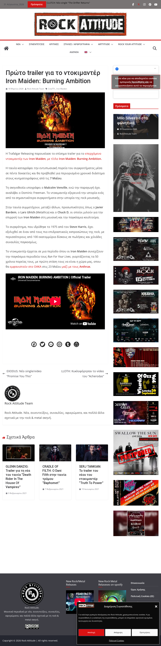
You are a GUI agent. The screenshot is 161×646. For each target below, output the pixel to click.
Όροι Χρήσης (138, 589)
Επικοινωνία (137, 582)
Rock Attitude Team (35, 88)
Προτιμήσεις (145, 632)
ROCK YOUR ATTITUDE (130, 44)
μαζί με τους (76, 266)
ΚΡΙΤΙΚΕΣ (54, 44)
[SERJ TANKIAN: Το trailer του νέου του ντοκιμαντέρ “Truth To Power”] (92, 447)
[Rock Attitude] (6, 48)
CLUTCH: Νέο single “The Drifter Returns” (68, 2)
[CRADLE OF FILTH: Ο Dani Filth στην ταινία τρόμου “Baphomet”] (55, 447)
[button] (156, 606)
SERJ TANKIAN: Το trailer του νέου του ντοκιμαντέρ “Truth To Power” (91, 475)
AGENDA (74, 52)
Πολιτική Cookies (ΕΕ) (142, 596)
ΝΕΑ (18, 44)
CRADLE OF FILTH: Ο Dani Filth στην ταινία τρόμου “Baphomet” (54, 475)
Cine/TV (51, 88)
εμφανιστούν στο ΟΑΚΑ (25, 266)
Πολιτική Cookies (116, 640)
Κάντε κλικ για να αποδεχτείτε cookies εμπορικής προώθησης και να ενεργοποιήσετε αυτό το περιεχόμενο (136, 82)
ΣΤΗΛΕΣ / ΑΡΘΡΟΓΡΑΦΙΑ (77, 44)
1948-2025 (135, 182)
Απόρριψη (118, 632)
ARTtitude (104, 44)
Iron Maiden (61, 88)
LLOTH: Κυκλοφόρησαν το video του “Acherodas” (82, 373)
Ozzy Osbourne (136, 174)
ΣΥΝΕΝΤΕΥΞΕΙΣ (36, 44)
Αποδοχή (91, 632)
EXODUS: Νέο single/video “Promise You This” (24, 373)
